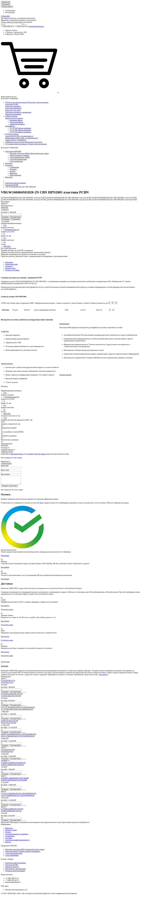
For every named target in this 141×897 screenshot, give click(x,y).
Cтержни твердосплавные (37, 144)
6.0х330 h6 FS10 (7, 752)
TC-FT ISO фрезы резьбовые (20, 132)
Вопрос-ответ (10, 268)
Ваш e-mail (5, 470)
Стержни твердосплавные (15, 871)
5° (4, 234)
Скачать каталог (65, 375)
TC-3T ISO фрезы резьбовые (20, 130)
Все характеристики (8, 248)
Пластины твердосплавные (38, 102)
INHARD (4, 208)
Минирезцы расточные (33, 142)
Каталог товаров (7, 859)
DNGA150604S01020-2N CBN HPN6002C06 (17, 736)
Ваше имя (4, 466)
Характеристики (11, 264)
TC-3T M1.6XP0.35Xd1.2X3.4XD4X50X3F (17, 709)
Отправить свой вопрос (9, 486)
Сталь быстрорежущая (18, 159)
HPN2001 (7, 246)
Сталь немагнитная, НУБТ (20, 157)
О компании (14, 167)
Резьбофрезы (10, 126)
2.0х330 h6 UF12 (7, 682)
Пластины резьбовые (13, 114)
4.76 (5, 418)
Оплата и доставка (12, 270)
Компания (9, 165)
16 (4, 242)
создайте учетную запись (36, 454)
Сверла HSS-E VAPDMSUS (15, 140)
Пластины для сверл (13, 110)
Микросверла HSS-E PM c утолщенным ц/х (21, 138)
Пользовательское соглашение (16, 834)
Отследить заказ (7, 609)
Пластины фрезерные (13, 108)
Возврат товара (11, 830)
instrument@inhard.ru (36, 26)
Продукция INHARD (13, 151)
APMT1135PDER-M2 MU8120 (12, 765)
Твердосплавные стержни (19, 155)
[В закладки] (23, 692)
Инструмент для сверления (15, 869)
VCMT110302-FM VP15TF (11, 696)
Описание (9, 262)
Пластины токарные (13, 106)
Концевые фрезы (16, 120)
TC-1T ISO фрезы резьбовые (20, 128)
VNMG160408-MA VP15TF (11, 811)
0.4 (5, 238)
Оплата (12, 171)
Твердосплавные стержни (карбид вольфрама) (22, 851)
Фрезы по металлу (12, 867)
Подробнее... (104, 675)
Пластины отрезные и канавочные (18, 112)
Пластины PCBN (11, 104)
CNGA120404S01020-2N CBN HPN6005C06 (17, 795)
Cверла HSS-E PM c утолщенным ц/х (19, 136)
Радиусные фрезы (16, 122)
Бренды (8, 842)
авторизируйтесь (17, 454)
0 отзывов (5, 221)
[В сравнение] (25, 692)
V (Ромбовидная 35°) (11, 230)
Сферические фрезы (17, 124)
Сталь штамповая (16, 161)
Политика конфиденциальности (17, 840)
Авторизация (10, 10)
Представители (15, 175)
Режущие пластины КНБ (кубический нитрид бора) (29, 153)
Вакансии (13, 173)
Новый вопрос (6, 463)
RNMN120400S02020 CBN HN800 (14, 780)
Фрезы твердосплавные (14, 118)
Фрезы (14, 116)
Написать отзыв (7, 452)
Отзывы (9, 266)
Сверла (15, 134)
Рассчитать (5, 606)
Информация (6, 824)
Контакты (9, 177)
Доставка (13, 169)
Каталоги (8, 163)
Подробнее (5, 556)
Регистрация (10, 12)
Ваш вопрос (5, 474)
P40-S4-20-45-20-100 (8, 723)
